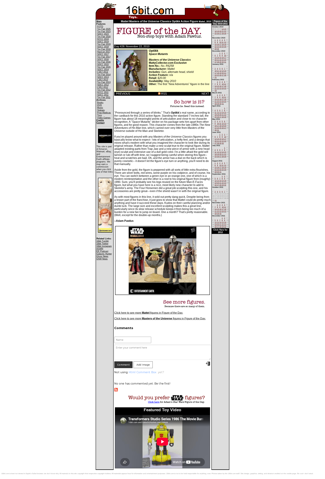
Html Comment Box (143, 372)
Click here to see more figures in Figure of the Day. (148, 312)
